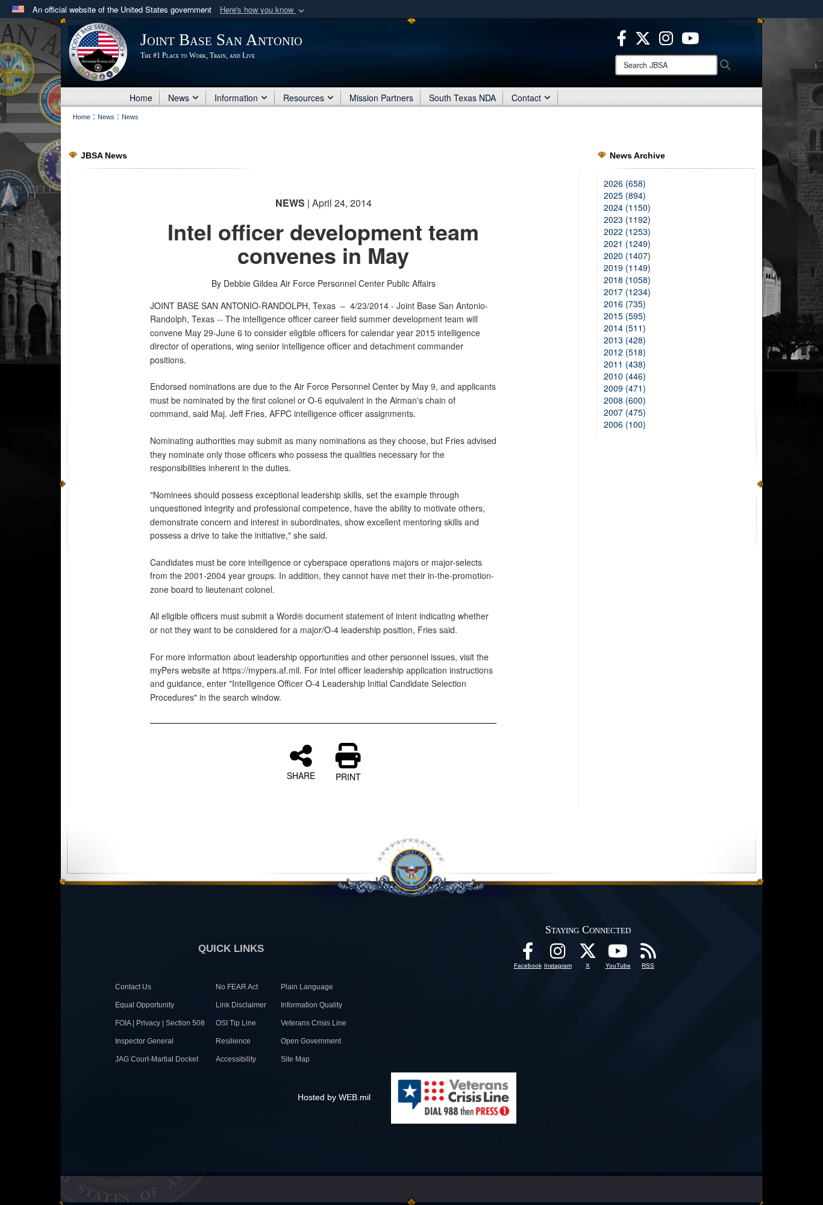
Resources (303, 98)
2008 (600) (625, 400)
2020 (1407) (627, 255)
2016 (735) (625, 304)
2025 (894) (625, 195)
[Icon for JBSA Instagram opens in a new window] (666, 37)
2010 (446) (625, 376)
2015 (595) (625, 316)
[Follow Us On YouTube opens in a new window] (618, 954)
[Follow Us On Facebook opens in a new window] (528, 954)
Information (236, 98)
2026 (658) (625, 183)
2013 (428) (625, 340)
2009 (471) (625, 388)
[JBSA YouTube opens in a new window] (690, 37)
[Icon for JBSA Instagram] (558, 954)
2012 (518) (625, 352)
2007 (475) (625, 412)
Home (141, 98)
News (178, 98)
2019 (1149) (627, 267)
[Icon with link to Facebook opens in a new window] (622, 37)
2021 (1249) (627, 243)
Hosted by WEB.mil (334, 1097)
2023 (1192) (627, 219)
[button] (263, 10)
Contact (526, 98)
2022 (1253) (627, 231)
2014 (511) (625, 328)
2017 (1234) (627, 292)
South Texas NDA (462, 98)
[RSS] (648, 954)
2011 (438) (625, 364)
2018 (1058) (627, 280)
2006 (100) (625, 424)
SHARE (301, 774)
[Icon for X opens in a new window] (643, 37)
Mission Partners (381, 98)
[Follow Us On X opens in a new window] (588, 954)
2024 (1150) (627, 207)
